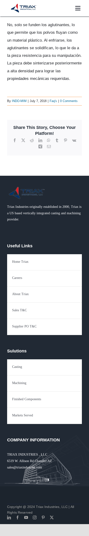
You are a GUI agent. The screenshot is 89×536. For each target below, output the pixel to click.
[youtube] (26, 517)
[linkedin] (9, 517)
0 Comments (69, 101)
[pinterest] (43, 517)
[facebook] (17, 517)
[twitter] (52, 517)
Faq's (53, 101)
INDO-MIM (19, 101)
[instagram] (35, 517)
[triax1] (27, 187)
